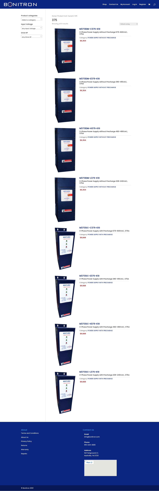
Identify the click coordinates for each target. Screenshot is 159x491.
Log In (134, 4)
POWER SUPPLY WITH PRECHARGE (100, 234)
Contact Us (113, 4)
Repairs (24, 454)
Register (142, 4)
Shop (105, 4)
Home (54, 16)
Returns (24, 445)
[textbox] (31, 20)
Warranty (25, 449)
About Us (24, 437)
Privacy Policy (26, 441)
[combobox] (31, 19)
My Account (125, 4)
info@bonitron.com (92, 437)
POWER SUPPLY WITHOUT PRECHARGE (102, 38)
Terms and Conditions (30, 433)
